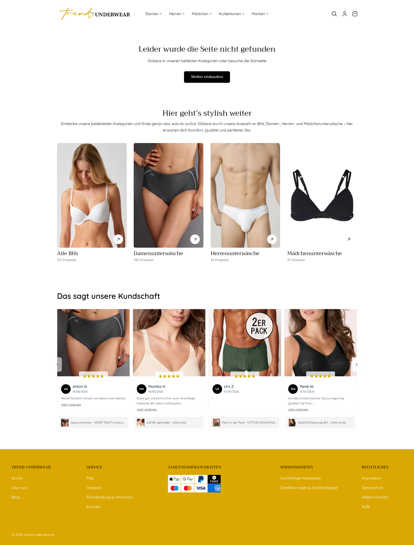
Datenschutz (372, 487)
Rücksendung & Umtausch (109, 497)
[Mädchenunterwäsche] (322, 195)
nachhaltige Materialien (300, 478)
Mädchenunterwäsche (314, 253)
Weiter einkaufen (207, 76)
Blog (16, 497)
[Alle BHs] (92, 195)
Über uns (19, 487)
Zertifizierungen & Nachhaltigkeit (309, 487)
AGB (365, 506)
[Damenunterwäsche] (168, 195)
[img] (93, 376)
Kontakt (93, 506)
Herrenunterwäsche (235, 253)
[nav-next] (356, 364)
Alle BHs (67, 253)
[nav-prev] (57, 364)
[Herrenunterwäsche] (245, 195)
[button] (334, 13)
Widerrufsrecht (375, 497)
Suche (17, 478)
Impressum (371, 478)
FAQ (90, 478)
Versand (93, 487)
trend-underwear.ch (39, 535)
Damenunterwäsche (158, 253)
